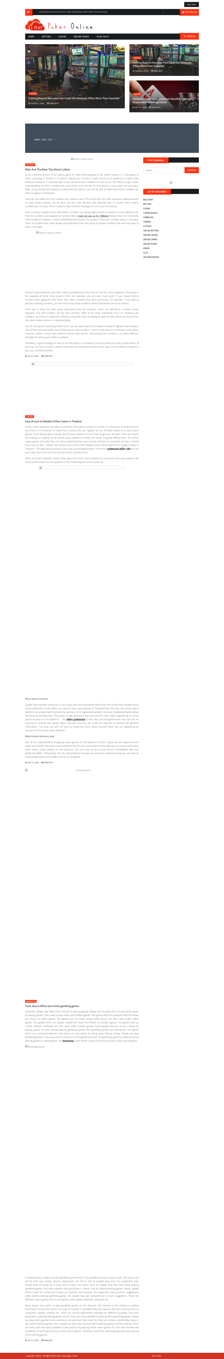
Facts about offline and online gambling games (52, 1006)
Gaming (147, 222)
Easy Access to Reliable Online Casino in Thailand (53, 421)
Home (31, 37)
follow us (191, 12)
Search (191, 36)
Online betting (151, 230)
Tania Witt (158, 71)
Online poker (81, 37)
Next (123, 45)
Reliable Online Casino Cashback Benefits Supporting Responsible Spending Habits (163, 100)
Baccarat (148, 200)
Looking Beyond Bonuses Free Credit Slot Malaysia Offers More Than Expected (162, 64)
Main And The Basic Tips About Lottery (47, 169)
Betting (46, 37)
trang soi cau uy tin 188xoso (93, 215)
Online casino (150, 235)
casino (62, 37)
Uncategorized (151, 257)
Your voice (191, 4)
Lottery (30, 164)
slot (145, 253)
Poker (146, 248)
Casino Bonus (150, 213)
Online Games (150, 239)
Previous (163, 12)
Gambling (31, 1001)
